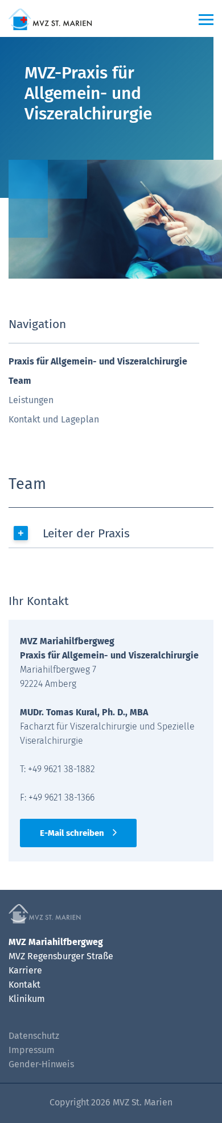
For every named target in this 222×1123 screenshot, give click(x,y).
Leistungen (31, 400)
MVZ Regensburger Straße (61, 956)
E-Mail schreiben (72, 833)
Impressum (32, 1050)
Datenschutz (34, 1035)
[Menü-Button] (206, 19)
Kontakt (24, 984)
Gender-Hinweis (41, 1064)
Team (20, 380)
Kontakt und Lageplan (54, 419)
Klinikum (27, 998)
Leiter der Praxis (86, 533)
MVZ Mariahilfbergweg (56, 941)
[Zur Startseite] (83, 18)
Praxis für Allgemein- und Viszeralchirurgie (98, 361)
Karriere (25, 970)
